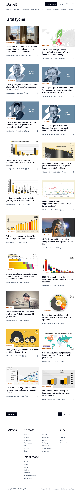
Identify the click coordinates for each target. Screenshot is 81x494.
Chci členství (51, 4)
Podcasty (45, 443)
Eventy (26, 462)
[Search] (67, 4)
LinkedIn (64, 489)
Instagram (56, 489)
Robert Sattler (10, 204)
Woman (70, 9)
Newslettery (45, 445)
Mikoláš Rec (46, 210)
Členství (26, 464)
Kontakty (27, 472)
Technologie (35, 9)
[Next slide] (77, 9)
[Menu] (73, 4)
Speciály (63, 9)
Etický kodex (28, 478)
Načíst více (11, 414)
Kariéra (26, 470)
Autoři (62, 435)
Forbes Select (64, 443)
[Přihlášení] (62, 4)
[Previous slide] (4, 9)
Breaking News (46, 448)
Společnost (25, 9)
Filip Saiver (45, 58)
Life (42, 9)
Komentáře (45, 437)
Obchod (62, 437)
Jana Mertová (46, 248)
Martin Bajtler (10, 55)
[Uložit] (38, 55)
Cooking (48, 9)
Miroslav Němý (47, 172)
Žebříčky (55, 9)
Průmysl (16, 9)
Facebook (44, 489)
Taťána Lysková (47, 399)
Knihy (61, 440)
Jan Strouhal (46, 96)
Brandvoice (45, 451)
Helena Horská (11, 396)
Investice (9, 9)
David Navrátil (10, 93)
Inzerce (26, 467)
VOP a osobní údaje (30, 475)
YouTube (72, 489)
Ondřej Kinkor (10, 169)
